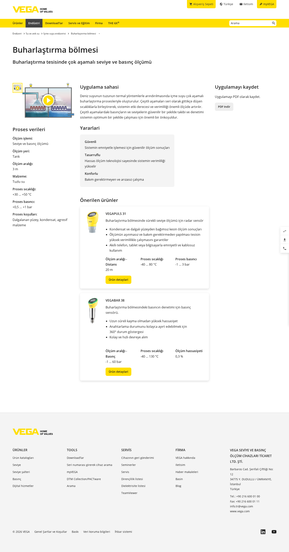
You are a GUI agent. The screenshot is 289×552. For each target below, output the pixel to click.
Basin (179, 479)
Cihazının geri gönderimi (137, 458)
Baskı (75, 532)
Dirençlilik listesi (132, 479)
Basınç (17, 479)
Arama (71, 486)
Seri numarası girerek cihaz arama (89, 465)
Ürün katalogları (23, 458)
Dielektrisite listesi (133, 486)
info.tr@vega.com (241, 506)
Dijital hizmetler (23, 486)
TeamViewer (129, 493)
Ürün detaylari (118, 280)
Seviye (17, 465)
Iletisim (180, 465)
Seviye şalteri (21, 472)
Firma (99, 23)
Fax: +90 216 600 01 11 (245, 501)
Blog (178, 486)
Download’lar (54, 23)
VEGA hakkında (185, 458)
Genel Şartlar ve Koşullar (50, 532)
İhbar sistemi (123, 532)
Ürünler (18, 23)
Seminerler (128, 465)
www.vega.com (240, 511)
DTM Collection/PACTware (84, 479)
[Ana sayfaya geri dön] (33, 432)
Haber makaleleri (187, 472)
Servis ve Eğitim (79, 23)
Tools (72, 450)
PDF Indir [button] (224, 107)
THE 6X (113, 23)
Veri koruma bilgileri (96, 532)
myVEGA (72, 472)
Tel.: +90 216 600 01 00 (245, 496)
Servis (126, 450)
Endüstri (34, 23)
